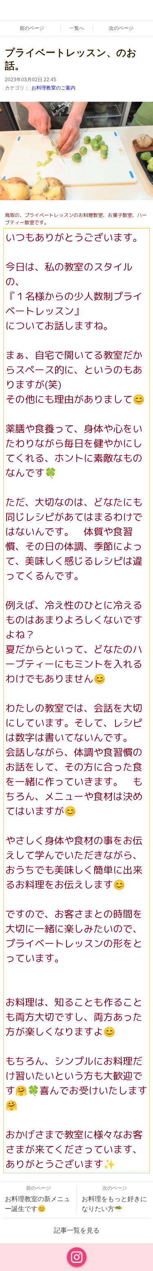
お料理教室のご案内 (53, 88)
